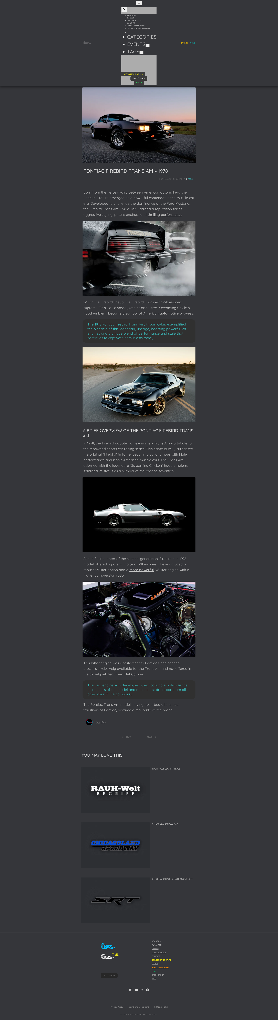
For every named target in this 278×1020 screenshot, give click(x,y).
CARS (171, 179)
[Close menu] (124, 9)
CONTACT (156, 956)
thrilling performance (165, 214)
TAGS (192, 43)
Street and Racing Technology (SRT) (172, 879)
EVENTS (155, 964)
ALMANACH (157, 945)
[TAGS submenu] (141, 52)
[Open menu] (139, 3)
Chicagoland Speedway (165, 824)
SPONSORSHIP (158, 975)
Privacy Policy (116, 1007)
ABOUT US (156, 941)
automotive (169, 313)
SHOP (139, 82)
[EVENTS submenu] (148, 45)
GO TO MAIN (139, 78)
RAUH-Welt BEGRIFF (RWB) (166, 768)
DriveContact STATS (133, 74)
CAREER (155, 949)
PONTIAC (163, 179)
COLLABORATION (159, 952)
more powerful (141, 570)
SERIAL (179, 179)
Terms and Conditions (138, 1007)
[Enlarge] (191, 221)
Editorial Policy (161, 1007)
